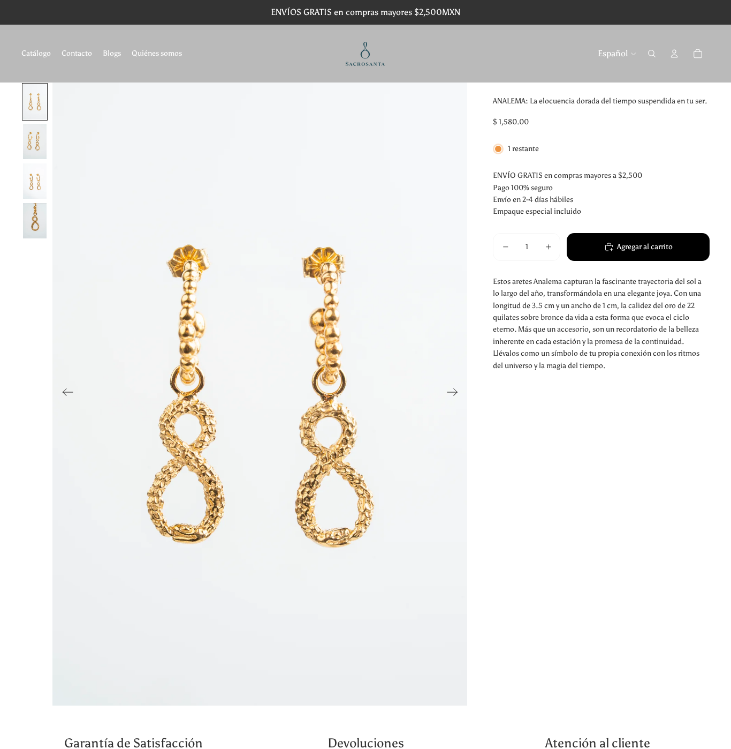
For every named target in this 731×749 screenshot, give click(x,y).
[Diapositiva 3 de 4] (35, 181)
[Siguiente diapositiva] (456, 394)
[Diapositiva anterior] (64, 394)
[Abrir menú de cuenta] (674, 53)
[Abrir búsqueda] (652, 53)
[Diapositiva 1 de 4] (35, 101)
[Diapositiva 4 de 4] (35, 220)
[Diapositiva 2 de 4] (35, 141)
